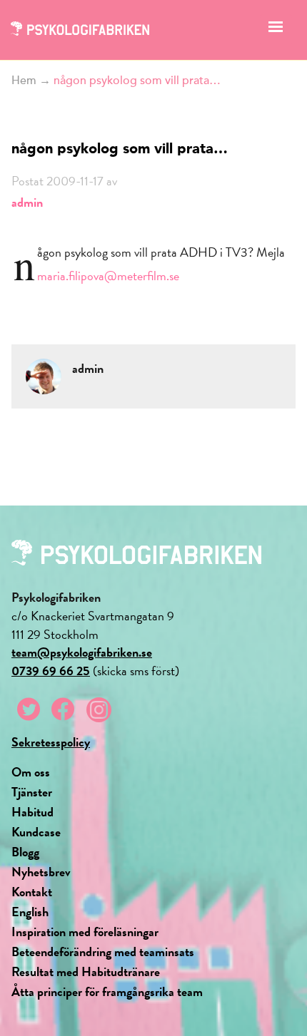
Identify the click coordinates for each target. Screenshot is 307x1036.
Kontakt (31, 891)
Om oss (30, 771)
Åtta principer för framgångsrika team (107, 991)
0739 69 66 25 (50, 670)
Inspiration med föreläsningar (84, 931)
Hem (23, 80)
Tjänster (31, 791)
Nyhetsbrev (41, 871)
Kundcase (36, 831)
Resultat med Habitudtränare (85, 971)
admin (27, 202)
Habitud (32, 811)
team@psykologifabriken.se (81, 652)
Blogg (25, 851)
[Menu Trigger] (276, 30)
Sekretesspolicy (50, 742)
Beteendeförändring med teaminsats (102, 951)
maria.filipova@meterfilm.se (108, 275)
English (30, 911)
